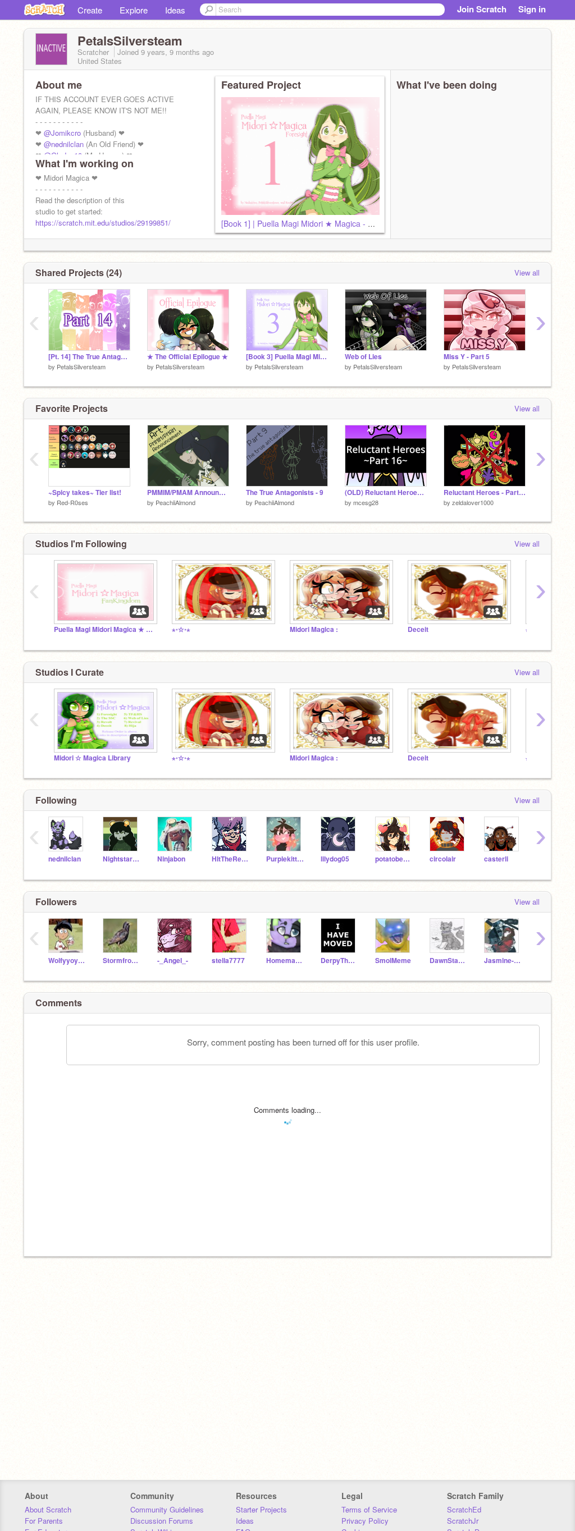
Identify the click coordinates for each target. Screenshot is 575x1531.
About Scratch (48, 1509)
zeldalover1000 (473, 502)
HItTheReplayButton (230, 859)
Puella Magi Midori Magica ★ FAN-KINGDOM (104, 629)
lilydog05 (335, 859)
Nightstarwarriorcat (121, 859)
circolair (443, 859)
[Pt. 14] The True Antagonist (89, 356)
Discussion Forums (161, 1520)
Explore (134, 10)
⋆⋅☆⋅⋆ (181, 629)
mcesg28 (365, 502)
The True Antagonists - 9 (284, 492)
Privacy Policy (365, 1520)
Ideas (175, 10)
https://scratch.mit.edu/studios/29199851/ (103, 222)
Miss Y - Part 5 (467, 356)
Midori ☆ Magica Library (92, 758)
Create (89, 10)
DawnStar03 (448, 960)
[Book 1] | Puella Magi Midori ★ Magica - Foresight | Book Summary (342, 223)
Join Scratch (481, 9)
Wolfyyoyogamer (67, 960)
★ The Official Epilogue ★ (187, 356)
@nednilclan (64, 144)
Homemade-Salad (285, 960)
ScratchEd (464, 1509)
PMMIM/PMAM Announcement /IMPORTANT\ (188, 492)
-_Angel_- (172, 960)
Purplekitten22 (285, 859)
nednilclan (64, 859)
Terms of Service (369, 1509)
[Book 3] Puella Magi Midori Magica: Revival (287, 356)
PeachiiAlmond (175, 502)
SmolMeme (393, 960)
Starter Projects (261, 1509)
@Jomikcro (62, 132)
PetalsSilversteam (81, 366)
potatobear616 (394, 859)
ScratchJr (462, 1520)
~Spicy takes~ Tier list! (84, 492)
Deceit (418, 629)
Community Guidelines (167, 1509)
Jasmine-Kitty (503, 960)
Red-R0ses (72, 502)
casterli (496, 859)
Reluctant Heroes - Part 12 (485, 492)
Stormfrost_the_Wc (121, 960)
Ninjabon (171, 859)
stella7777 (228, 960)
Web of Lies (363, 356)
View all (527, 272)
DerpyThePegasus (339, 960)
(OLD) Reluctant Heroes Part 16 (386, 492)
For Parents (44, 1520)
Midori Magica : (314, 629)
